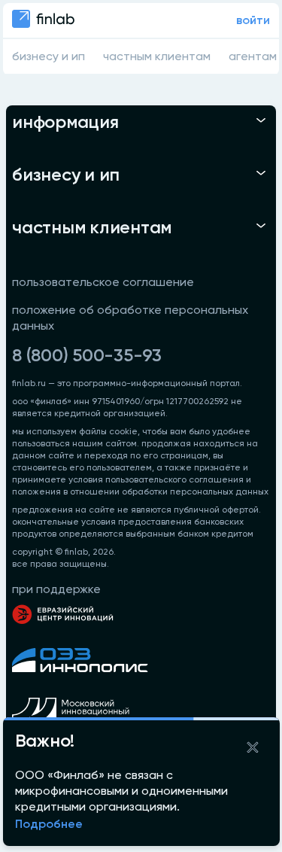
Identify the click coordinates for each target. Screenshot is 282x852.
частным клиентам (157, 57)
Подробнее (49, 825)
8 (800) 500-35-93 (87, 356)
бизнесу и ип (48, 57)
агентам (253, 57)
